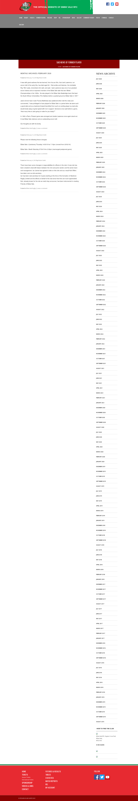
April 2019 (99, 506)
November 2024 (101, 177)
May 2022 (99, 324)
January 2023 (100, 285)
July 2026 (99, 79)
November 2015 (101, 707)
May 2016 (99, 677)
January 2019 (100, 520)
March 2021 (99, 393)
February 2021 (100, 398)
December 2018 (100, 525)
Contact (111, 18)
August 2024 (100, 192)
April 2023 (99, 270)
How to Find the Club (105, 728)
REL (60, 18)
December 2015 (100, 702)
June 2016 (99, 672)
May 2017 (99, 618)
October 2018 (100, 535)
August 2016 (100, 663)
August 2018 (100, 545)
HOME (59, 66)
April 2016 (99, 682)
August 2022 (100, 309)
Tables (48, 774)
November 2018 (101, 530)
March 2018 (99, 569)
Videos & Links (27, 786)
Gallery (79, 18)
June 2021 (99, 378)
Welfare (49, 18)
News (73, 18)
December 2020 (100, 408)
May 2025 (99, 147)
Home (20, 18)
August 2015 (100, 722)
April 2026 (99, 94)
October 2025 (100, 123)
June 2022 (99, 319)
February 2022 (100, 339)
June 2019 (99, 496)
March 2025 (99, 157)
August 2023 (100, 251)
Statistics (49, 778)
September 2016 (101, 658)
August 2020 (100, 427)
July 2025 (99, 138)
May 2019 (99, 501)
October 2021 (100, 358)
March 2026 (99, 98)
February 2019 (100, 515)
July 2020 (99, 432)
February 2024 (100, 221)
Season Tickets (26, 777)
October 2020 (100, 417)
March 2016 (99, 687)
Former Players (40, 18)
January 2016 (100, 697)
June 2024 (99, 201)
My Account (50, 787)
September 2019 (101, 481)
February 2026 (100, 103)
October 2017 (100, 594)
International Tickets (27, 780)
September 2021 (101, 363)
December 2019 (100, 466)
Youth (98, 18)
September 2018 (101, 540)
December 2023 (100, 231)
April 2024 (99, 211)
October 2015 (100, 712)
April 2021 (99, 388)
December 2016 (100, 643)
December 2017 (100, 584)
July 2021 (99, 373)
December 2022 (100, 290)
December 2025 (100, 113)
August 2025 (100, 133)
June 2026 (99, 84)
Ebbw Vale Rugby (31, 128)
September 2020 (101, 422)
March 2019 (99, 511)
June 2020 (99, 437)
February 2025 (100, 162)
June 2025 (99, 143)
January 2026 (100, 108)
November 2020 (101, 412)
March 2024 (99, 216)
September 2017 (101, 599)
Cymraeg (104, 18)
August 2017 (100, 604)
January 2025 (100, 167)
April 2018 (99, 565)
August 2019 (100, 486)
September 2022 (101, 304)
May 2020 (99, 442)
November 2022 (101, 295)
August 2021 (100, 368)
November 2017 (101, 589)
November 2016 (101, 648)
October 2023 (100, 241)
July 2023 (99, 255)
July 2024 (99, 196)
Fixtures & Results (53, 771)
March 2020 (99, 452)
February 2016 (100, 692)
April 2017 (99, 623)
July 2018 (99, 550)
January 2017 (100, 638)
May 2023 (99, 265)
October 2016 (100, 653)
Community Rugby (88, 18)
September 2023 (101, 246)
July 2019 (99, 491)
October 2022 (100, 300)
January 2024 (100, 226)
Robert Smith (42, 78)
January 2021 (100, 403)
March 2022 (99, 334)
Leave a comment (42, 128)
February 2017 (100, 633)
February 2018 (100, 574)
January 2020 (100, 461)
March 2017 (99, 628)
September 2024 (101, 187)
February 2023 (100, 280)
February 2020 (100, 457)
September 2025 (101, 128)
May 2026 (99, 89)
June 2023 (99, 260)
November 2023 (101, 236)
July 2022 (99, 314)
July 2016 (99, 668)
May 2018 (99, 560)
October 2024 (100, 182)
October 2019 (100, 476)
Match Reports (51, 781)
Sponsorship (66, 18)
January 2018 (100, 579)
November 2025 (101, 118)
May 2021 (99, 383)
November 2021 (101, 354)
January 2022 (100, 344)
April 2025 (99, 152)
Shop (55, 18)
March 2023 (99, 275)
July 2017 (99, 609)
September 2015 (101, 717)
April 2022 (99, 329)
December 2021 (100, 349)
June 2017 (99, 614)
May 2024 (99, 206)
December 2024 (100, 172)
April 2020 (99, 447)
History (21, 25)
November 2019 (101, 471)
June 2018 (99, 555)
